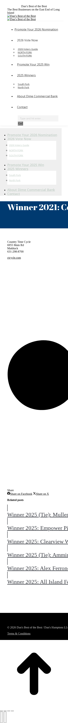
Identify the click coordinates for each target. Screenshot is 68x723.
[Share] (5, 710)
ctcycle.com (14, 257)
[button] (31, 129)
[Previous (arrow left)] (1, 717)
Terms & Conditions (18, 633)
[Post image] (7, 508)
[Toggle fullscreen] (8, 710)
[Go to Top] (34, 706)
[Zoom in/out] (12, 710)
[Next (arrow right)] (5, 717)
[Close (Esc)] (1, 710)
